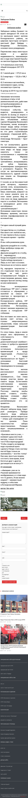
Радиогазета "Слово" (6, 770)
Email (3, 552)
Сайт (3, 558)
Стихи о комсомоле (5, 756)
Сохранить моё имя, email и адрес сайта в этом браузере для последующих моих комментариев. (5, 572)
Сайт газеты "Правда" (6, 673)
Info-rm (2, 683)
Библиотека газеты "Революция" (9, 716)
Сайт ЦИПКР (4, 774)
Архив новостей (4, 22)
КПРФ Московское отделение (8, 698)
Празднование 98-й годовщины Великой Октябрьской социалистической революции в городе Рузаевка (13, 647)
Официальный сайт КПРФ (7, 665)
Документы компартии (6, 720)
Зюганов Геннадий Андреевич (8, 730)
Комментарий (6, 532)
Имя (3, 546)
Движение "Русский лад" (6, 766)
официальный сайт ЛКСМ (7, 669)
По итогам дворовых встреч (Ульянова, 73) (24, 518)
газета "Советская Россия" (7, 687)
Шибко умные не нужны (4, 518)
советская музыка (5, 752)
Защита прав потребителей (7, 788)
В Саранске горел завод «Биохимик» (10, 614)
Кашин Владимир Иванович (7, 734)
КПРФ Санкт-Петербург (6, 705)
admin (9, 24)
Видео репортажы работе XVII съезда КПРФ (13, 619)
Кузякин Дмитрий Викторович (8, 738)
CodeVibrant (22, 796)
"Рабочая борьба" (5, 784)
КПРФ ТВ (3, 748)
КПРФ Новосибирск (5, 702)
